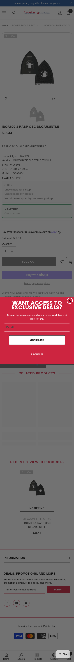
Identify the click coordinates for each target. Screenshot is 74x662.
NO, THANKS (37, 354)
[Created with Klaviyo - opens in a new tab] (37, 364)
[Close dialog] (70, 300)
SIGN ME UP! (37, 340)
